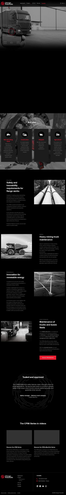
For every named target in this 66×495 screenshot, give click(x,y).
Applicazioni (22, 3)
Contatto (44, 3)
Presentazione (22, 479)
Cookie (18, 492)
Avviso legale (3, 492)
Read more (8, 99)
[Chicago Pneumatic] (7, 3)
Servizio (38, 3)
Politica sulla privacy (12, 492)
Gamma (20, 480)
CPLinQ (33, 3)
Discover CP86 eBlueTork (33, 33)
